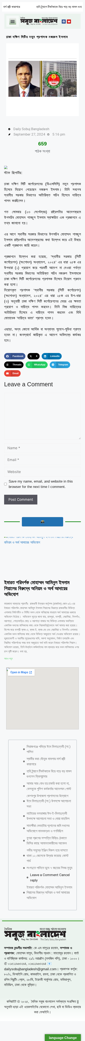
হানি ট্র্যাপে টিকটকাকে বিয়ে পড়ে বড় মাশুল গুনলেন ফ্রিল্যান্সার (53, 6)
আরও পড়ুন (8, 658)
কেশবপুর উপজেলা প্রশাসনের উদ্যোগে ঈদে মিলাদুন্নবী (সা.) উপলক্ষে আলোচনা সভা (49, 801)
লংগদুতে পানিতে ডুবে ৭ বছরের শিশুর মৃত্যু (49, 868)
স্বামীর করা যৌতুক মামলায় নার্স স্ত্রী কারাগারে (46, 761)
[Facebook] (64, 21)
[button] (12, 21)
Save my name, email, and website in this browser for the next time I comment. (41, 484)
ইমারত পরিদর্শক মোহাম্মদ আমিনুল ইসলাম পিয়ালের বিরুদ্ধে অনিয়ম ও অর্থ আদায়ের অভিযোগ (37, 588)
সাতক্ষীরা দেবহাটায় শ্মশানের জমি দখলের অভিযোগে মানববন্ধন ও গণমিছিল (48, 828)
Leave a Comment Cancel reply (50, 877)
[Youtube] (69, 21)
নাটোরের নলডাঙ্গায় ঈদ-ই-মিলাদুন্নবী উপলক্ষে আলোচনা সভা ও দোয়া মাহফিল (48, 816)
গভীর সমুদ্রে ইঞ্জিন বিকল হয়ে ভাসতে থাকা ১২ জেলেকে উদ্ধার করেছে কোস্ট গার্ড (47, 855)
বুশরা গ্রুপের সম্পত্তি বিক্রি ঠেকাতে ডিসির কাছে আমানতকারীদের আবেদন (47, 840)
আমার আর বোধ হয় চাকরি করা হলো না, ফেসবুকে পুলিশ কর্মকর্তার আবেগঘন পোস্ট (49, 786)
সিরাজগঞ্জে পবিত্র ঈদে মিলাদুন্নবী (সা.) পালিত (49, 749)
